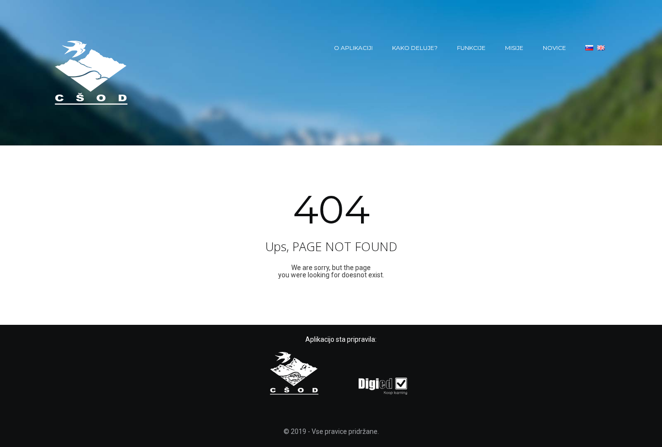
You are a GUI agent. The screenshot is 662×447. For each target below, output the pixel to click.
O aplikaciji (353, 47)
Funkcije (471, 47)
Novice (554, 47)
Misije (514, 47)
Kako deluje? (415, 47)
